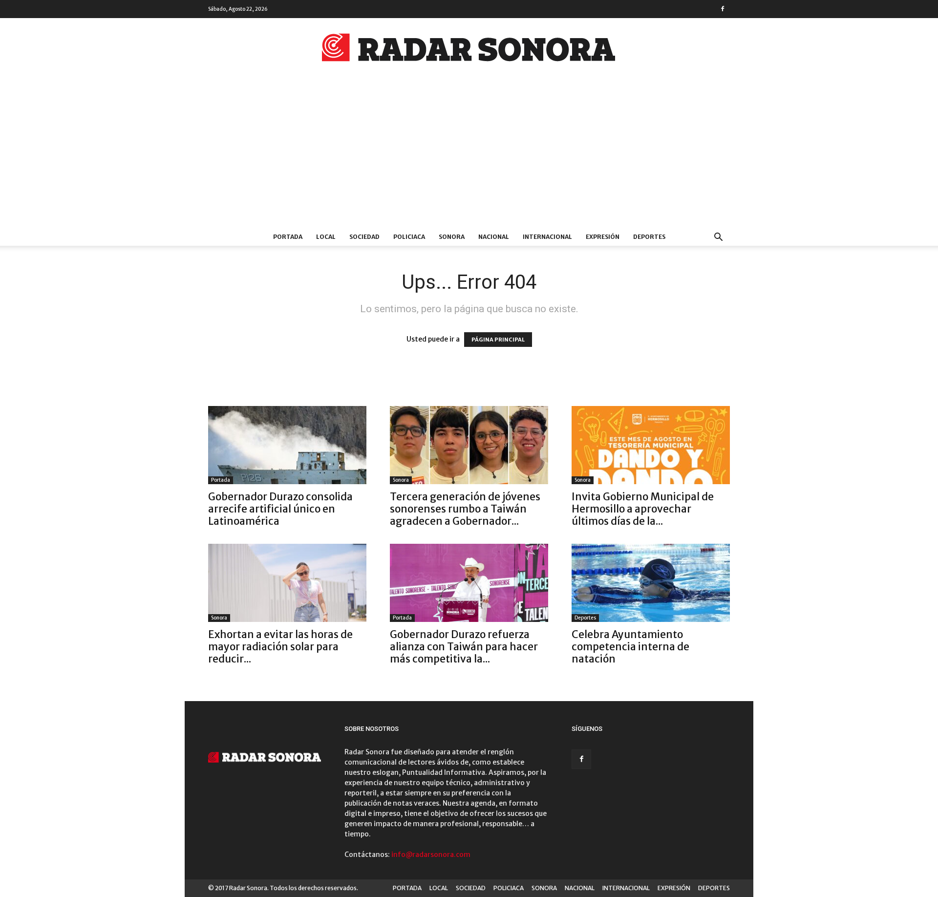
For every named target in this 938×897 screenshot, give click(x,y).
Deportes (585, 618)
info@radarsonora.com (430, 854)
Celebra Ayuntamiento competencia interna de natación (630, 646)
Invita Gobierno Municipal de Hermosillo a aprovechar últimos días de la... (643, 509)
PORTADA (287, 236)
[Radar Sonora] (469, 50)
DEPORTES (649, 236)
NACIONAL (493, 236)
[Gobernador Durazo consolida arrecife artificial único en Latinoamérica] (287, 445)
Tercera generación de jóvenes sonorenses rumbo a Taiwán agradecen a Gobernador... (465, 509)
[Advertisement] (469, 154)
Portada (220, 480)
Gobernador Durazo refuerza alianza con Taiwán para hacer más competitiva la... (464, 646)
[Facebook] (722, 9)
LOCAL (326, 236)
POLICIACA (409, 236)
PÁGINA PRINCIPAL (498, 339)
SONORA (452, 236)
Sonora (401, 480)
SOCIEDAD (364, 236)
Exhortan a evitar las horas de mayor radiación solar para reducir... (280, 646)
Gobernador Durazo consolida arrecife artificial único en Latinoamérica (280, 509)
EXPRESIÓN (602, 236)
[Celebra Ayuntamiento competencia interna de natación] (651, 583)
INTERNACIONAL (547, 236)
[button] (718, 238)
